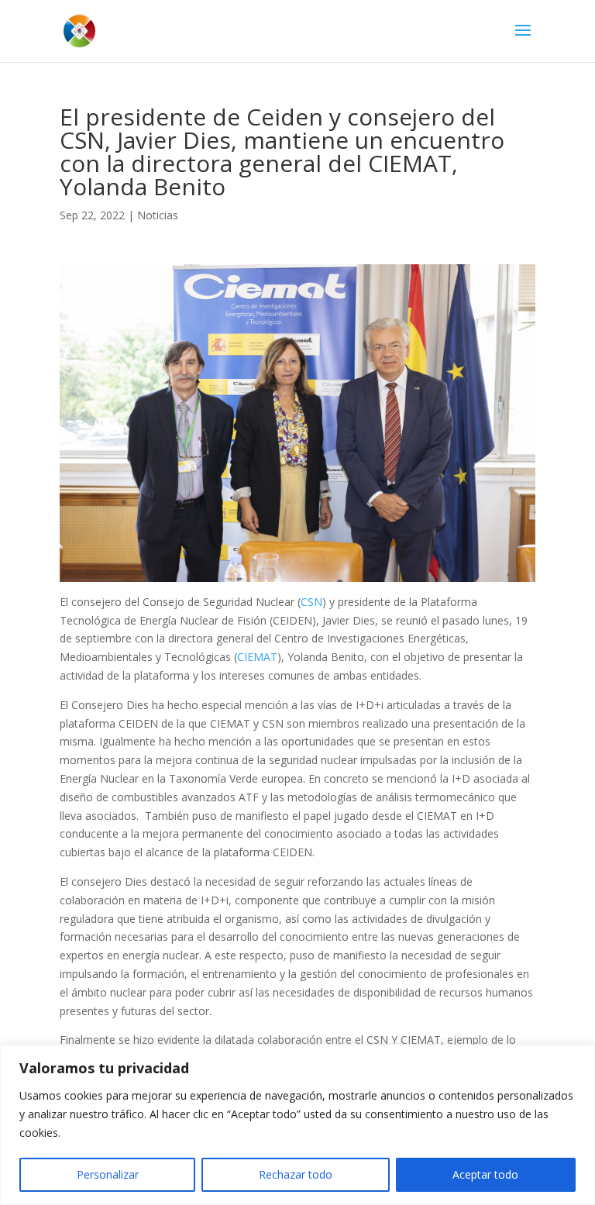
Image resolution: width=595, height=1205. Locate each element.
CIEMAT (257, 656)
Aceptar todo (485, 1174)
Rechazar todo (295, 1174)
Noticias (157, 215)
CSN (311, 601)
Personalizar (108, 1174)
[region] (297, 1125)
